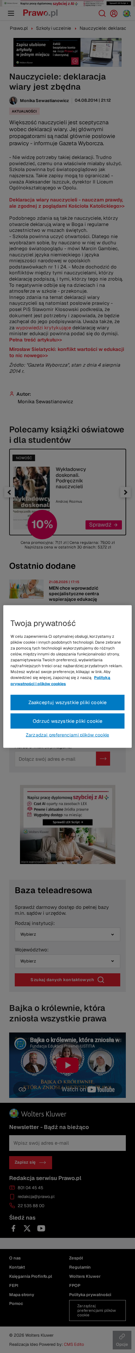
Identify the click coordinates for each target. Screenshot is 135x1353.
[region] (67, 676)
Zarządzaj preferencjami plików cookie (67, 735)
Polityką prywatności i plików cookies (60, 680)
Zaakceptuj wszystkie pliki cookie (68, 702)
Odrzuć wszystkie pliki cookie (68, 721)
